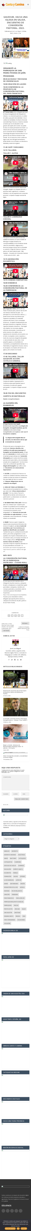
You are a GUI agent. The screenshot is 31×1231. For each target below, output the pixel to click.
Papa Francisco (9, 898)
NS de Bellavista (17, 891)
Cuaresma (18, 862)
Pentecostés (8, 909)
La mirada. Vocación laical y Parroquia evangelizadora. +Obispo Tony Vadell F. (15, 719)
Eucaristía (7, 873)
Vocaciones (21, 920)
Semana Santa (8, 916)
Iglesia (16, 876)
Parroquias (7, 905)
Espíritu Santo (18, 869)
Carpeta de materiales (14, 396)
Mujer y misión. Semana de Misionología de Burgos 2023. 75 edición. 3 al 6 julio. (13, 746)
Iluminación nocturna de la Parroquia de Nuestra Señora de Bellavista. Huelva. (14, 692)
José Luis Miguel (16, 31)
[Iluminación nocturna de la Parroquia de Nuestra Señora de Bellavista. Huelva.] (15, 679)
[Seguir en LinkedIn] (16, 1211)
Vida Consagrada (9, 920)
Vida (24, 916)
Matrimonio (14, 883)
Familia (15, 873)
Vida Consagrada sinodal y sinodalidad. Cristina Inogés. (15, 756)
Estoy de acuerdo (10, 1228)
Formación (7, 876)
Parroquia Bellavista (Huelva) (13, 901)
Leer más (23, 1228)
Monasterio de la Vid (11, 887)
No (18, 1228)
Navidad (6, 891)
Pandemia (15, 894)
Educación (7, 869)
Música (22, 887)
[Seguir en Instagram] (12, 1211)
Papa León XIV (20, 898)
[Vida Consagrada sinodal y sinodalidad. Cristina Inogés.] (15, 753)
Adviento (15, 851)
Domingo (21, 865)
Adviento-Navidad (10, 854)
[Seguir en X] (8, 1211)
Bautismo (13, 858)
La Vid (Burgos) (9, 880)
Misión (16, 33)
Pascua (16, 905)
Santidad (17, 912)
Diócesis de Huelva (10, 865)
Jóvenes (22, 876)
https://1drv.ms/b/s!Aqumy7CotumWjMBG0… (15, 595)
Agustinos (21, 854)
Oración (7, 894)
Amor (6, 858)
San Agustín (8, 912)
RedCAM (17, 909)
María (6, 883)
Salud (24, 909)
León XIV (18, 880)
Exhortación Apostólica (11, 426)
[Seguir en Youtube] (20, 1211)
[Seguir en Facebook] (3, 1211)
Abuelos (6, 851)
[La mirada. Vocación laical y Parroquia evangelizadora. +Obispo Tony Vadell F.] (15, 707)
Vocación (7, 923)
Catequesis (22, 858)
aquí (25, 432)
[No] (29, 1225)
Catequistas (8, 862)
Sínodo (18, 916)
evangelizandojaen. (14, 399)
